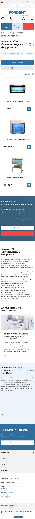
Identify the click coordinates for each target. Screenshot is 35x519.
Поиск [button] (27, 6)
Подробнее (17, 228)
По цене (17, 74)
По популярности (6, 74)
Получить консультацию (17, 442)
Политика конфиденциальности (9, 507)
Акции (28, 26)
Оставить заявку (18, 233)
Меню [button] (9, 6)
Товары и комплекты (6, 26)
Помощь (4, 470)
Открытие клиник (17, 26)
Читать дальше (9, 356)
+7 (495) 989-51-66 (14, 479)
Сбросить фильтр (18, 68)
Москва (31, 2)
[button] (2, 414)
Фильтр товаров (18, 62)
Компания (5, 452)
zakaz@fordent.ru (11, 482)
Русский (6, 2)
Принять (18, 517)
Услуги (3, 464)
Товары (4, 458)
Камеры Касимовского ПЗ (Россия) (13, 53)
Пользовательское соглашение (9, 505)
